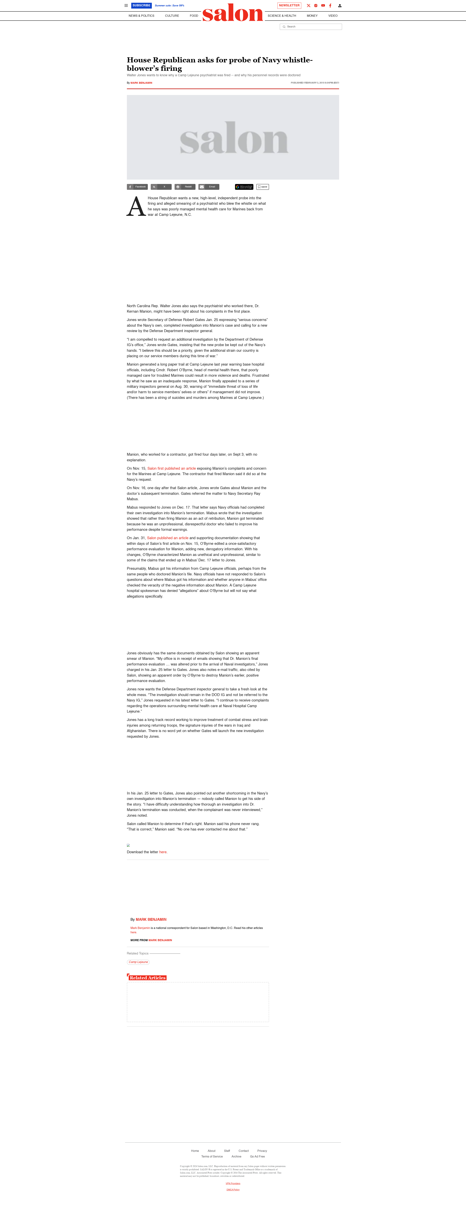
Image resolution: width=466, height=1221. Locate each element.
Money (312, 16)
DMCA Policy (233, 1190)
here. (134, 932)
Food (194, 16)
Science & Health (282, 16)
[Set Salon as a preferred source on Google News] (244, 187)
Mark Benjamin (141, 83)
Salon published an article (167, 538)
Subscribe (141, 5)
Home (195, 1151)
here (163, 852)
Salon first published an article (171, 469)
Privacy (262, 1151)
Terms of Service (212, 1156)
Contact (244, 1151)
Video (332, 16)
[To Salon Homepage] (233, 12)
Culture (172, 16)
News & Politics (141, 16)
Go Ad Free (257, 1156)
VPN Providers (233, 1184)
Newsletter (289, 5)
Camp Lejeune (138, 962)
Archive (236, 1156)
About (211, 1151)
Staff (227, 1151)
